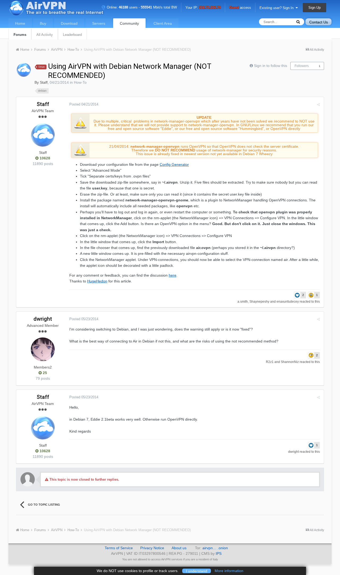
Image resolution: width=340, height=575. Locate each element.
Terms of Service (119, 548)
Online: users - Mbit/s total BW (141, 7)
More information (229, 571)
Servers (98, 23)
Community (129, 23)
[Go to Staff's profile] (23, 69)
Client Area (163, 23)
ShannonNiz (290, 362)
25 (44, 373)
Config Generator (174, 164)
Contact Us (318, 22)
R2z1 (270, 362)
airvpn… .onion (215, 548)
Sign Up (314, 8)
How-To (80, 82)
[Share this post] (318, 105)
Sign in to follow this (270, 66)
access (240, 8)
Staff (44, 82)
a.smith (242, 301)
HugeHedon (97, 281)
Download (69, 23)
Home (20, 23)
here (172, 275)
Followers (302, 66)
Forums (20, 35)
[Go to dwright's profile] (43, 349)
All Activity (44, 35)
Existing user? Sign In (278, 8)
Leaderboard (72, 35)
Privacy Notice (152, 548)
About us (179, 548)
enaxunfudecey (288, 301)
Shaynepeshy (259, 301)
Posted (83, 104)
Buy (43, 23)
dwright (42, 319)
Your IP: (203, 8)
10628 (44, 158)
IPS (219, 553)
